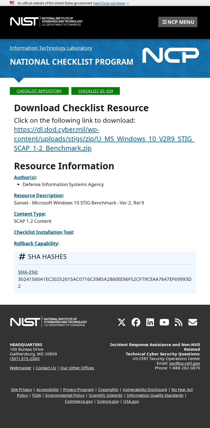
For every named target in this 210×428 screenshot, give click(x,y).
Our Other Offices (77, 367)
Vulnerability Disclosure (145, 389)
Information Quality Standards (155, 395)
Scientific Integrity (105, 395)
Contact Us (46, 367)
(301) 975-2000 (25, 358)
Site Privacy (21, 389)
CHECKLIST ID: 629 (95, 90)
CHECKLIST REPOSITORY (39, 90)
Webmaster (20, 367)
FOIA (36, 395)
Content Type (29, 214)
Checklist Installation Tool (43, 232)
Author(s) (25, 177)
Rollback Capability (36, 243)
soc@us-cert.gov (184, 363)
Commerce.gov (79, 401)
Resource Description (38, 195)
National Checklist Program (71, 61)
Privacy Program (78, 389)
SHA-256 (27, 272)
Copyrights (108, 389)
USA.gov (131, 401)
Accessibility (47, 389)
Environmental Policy (64, 395)
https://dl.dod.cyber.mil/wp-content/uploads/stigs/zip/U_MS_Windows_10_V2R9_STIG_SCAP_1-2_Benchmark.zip (104, 138)
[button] (177, 22)
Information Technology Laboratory (51, 48)
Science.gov (108, 401)
